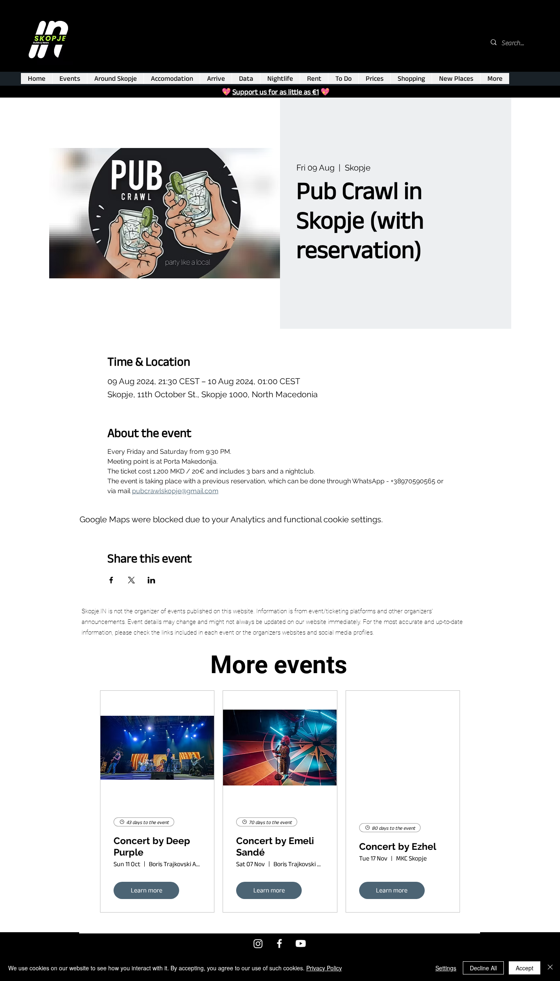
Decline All (483, 968)
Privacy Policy (324, 968)
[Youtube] (301, 943)
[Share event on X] (131, 580)
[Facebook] (279, 943)
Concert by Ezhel (397, 846)
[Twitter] (258, 943)
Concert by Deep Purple (152, 846)
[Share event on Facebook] (111, 580)
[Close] (550, 967)
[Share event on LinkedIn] (151, 580)
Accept (524, 968)
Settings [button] (445, 968)
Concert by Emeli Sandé (275, 846)
